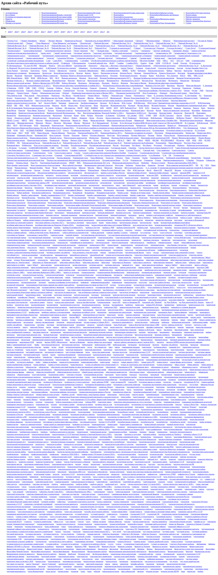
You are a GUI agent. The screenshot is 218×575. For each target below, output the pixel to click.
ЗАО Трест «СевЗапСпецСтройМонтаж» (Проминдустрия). (175, 98)
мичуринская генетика (71, 345)
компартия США (110, 307)
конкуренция (76, 310)
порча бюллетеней (197, 419)
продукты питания (120, 439)
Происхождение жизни (16, 140)
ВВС (190, 76)
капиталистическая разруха (162, 292)
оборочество (44, 367)
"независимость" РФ (164, 53)
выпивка (168, 228)
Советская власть (179, 150)
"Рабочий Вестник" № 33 (39, 48)
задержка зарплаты (112, 265)
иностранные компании (61, 280)
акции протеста (38, 178)
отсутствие (194, 385)
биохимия (120, 190)
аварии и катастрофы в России (113, 173)
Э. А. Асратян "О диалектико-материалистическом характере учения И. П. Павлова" (179, 168)
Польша (151, 135)
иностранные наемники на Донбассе (87, 280)
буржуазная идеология (15, 200)
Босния (9, 76)
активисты (205, 175)
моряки (46, 347)
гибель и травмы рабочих (17, 233)
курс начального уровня (125, 320)
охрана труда (12, 387)
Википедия (184, 81)
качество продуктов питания (124, 295)
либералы (165, 322)
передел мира (124, 394)
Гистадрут (137, 88)
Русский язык (170, 145)
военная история (88, 213)
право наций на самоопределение (57, 424)
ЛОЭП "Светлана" (167, 115)
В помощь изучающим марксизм (18, 17)
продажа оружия (13, 439)
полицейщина (162, 412)
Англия (180, 68)
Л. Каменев (110, 115)
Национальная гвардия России (78, 125)
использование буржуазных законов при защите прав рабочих (50, 285)
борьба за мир (123, 193)
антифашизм (151, 183)
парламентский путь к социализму (140, 387)
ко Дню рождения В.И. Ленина (191, 302)
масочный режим (181, 330)
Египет (9, 98)
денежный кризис (158, 245)
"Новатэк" (167, 41)
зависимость (208, 262)
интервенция (208, 280)
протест (67, 447)
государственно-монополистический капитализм (127, 235)
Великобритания (59, 81)
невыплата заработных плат (65, 357)
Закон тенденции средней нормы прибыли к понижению (111, 100)
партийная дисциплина (196, 387)
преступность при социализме (196, 429)
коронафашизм (75, 315)
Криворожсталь (25, 115)
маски (159, 330)
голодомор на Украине (16, 235)
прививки (133, 432)
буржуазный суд (165, 208)
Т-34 (164, 155)
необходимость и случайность (18, 360)
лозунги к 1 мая (200, 325)
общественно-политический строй (121, 370)
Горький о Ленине (33, 91)
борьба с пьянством (137, 195)
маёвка (208, 332)
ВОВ (33, 78)
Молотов (57, 123)
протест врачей (93, 447)
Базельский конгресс (156, 71)
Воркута (115, 83)
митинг (39, 342)
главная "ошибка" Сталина (117, 233)
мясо (111, 347)
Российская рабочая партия (100, 145)
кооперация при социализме (145, 312)
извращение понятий (163, 275)
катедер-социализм (81, 295)
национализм (119, 355)
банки (193, 185)
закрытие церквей (161, 267)
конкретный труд (61, 310)
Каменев (177, 108)
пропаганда (40, 444)
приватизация (82, 432)
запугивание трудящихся (87, 270)
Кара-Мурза (11, 110)
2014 (89, 32)
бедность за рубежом (64, 188)
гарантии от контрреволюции (87, 230)
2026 (10, 32)
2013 (95, 32)
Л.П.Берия (121, 115)
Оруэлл (107, 130)
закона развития (81, 267)
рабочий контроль (91, 459)
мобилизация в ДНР (103, 345)
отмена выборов (208, 382)
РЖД (129, 140)
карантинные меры (33, 295)
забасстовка (54, 260)
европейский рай (96, 255)
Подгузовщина (123, 135)
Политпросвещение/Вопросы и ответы (56, 19)
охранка (22, 387)
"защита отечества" (198, 51)
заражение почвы (180, 270)
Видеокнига (173, 81)
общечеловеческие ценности (68, 372)
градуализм (69, 238)
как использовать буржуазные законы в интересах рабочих (29, 292)
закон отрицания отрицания (18, 267)
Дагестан (209, 91)
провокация (158, 437)
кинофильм (11, 297)
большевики (89, 193)
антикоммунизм (190, 180)
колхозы (106, 305)
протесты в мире (124, 449)
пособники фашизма (15, 422)
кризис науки (196, 317)
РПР (188, 140)
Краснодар (178, 113)
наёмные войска (34, 357)
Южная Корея (93, 170)
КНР (87, 108)
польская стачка (13, 419)
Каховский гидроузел (64, 110)
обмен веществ (207, 365)
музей (61, 347)
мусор (90, 347)
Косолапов (153, 113)
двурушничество (179, 240)
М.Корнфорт (169, 118)
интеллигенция (174, 280)
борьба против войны (161, 193)
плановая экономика (160, 399)
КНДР (80, 108)
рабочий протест (138, 459)
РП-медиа (180, 140)
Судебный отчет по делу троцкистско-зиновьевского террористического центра (116, 155)
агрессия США (152, 175)
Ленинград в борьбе (22, 118)
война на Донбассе (202, 218)
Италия (171, 105)
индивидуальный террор (187, 277)
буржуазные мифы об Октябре (120, 205)
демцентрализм (127, 245)
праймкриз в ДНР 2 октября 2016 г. (101, 427)
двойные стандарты (151, 240)
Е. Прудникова (191, 95)
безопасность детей (150, 188)
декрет (176, 243)
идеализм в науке (13, 275)
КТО (147, 108)
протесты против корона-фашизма (41, 452)
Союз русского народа (63, 153)
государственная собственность (93, 235)
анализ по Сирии (116, 178)
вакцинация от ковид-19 (37, 210)
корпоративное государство (94, 315)
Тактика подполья (47, 158)
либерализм (154, 322)
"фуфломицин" (122, 58)
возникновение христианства (84, 218)
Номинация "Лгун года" (188, 125)
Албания (139, 68)
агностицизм (121, 175)
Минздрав (11, 123)
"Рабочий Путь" (101, 48)
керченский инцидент (172, 295)
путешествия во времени (16, 457)
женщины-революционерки (105, 257)
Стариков (58, 155)
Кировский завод (138, 110)
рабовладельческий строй (62, 457)
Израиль (55, 105)
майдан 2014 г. (75, 327)
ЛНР (155, 115)
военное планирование (142, 213)
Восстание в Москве (138, 83)
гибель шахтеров (97, 233)
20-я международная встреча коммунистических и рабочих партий (33, 63)
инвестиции (161, 277)
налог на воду (31, 350)
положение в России (15, 414)
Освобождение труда (142, 130)
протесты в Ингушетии (87, 449)
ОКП (211, 128)
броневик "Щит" (44, 198)
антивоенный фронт (92, 180)
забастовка (66, 260)
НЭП (36, 125)
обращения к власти (190, 367)
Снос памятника (163, 150)
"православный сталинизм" (189, 56)
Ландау (179, 115)
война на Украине (14, 220)
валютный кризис (65, 210)
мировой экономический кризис (182, 340)
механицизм (170, 337)
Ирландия (104, 105)
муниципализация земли (75, 347)
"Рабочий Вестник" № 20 (83, 46)
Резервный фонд (13, 145)
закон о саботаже (201, 265)
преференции (12, 432)
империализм (90, 277)
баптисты (28, 188)
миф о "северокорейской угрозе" (19, 345)
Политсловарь (191, 15)
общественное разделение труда (174, 370)
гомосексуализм (57, 235)
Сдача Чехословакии (15, 150)
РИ (134, 140)
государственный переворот (196, 235)
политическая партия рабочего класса (124, 409)
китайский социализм (46, 297)
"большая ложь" (103, 51)
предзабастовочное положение (72, 429)
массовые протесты (40, 332)
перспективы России (187, 397)
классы (50, 302)
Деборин (65, 93)
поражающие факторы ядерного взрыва (120, 419)
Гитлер (146, 88)
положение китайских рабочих (83, 414)
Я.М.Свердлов (138, 170)
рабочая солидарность (139, 457)
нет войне (11, 362)
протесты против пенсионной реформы (72, 452)
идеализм (182, 272)
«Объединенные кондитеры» (165, 66)
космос (120, 315)
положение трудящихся (96, 417)
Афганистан (62, 71)
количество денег (22, 305)
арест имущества (144, 185)
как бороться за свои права (144, 290)
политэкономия (84, 412)
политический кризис (67, 412)
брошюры (57, 198)
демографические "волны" (191, 243)
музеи (54, 347)
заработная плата (106, 270)
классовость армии (37, 302)
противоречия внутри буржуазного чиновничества (170, 452)
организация (203, 377)
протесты (37, 449)
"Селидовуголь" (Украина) (154, 48)
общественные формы (15, 372)
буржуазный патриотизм (146, 208)
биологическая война (93, 190)
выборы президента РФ (126, 228)
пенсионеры (201, 390)
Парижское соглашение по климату (138, 133)
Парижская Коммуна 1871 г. (112, 133)
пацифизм (149, 390)
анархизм (155, 178)
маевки (56, 327)
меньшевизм (177, 335)
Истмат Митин (143, 105)
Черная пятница (21, 168)
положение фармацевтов (194, 417)
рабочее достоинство (188, 457)
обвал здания (180, 365)
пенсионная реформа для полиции (63, 392)
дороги (199, 252)
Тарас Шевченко (96, 158)
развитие (172, 459)
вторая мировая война (163, 225)
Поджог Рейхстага (138, 135)
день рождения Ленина (16, 247)
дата (92, 240)
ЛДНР (148, 115)
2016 (75, 32)
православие (113, 424)
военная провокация (106, 213)
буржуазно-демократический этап (145, 203)
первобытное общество (122, 392)
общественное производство (149, 370)
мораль (9, 347)
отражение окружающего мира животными (159, 385)
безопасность (136, 188)
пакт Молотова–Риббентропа (85, 387)
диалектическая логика (154, 247)
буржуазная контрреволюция (62, 200)
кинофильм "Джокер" (26, 297)
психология (143, 454)
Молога (48, 123)
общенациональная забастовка (66, 370)
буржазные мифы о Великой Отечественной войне (117, 198)
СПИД (59, 148)
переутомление (139, 397)
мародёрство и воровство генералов (122, 330)
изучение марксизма (55, 277)
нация (9, 357)
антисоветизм (119, 183)
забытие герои (181, 262)
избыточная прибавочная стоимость (139, 275)
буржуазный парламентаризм (123, 208)
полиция (174, 412)
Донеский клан (117, 95)
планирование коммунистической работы (134, 399)
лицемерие (80, 325)
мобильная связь (119, 345)
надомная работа (160, 347)
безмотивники (99, 188)
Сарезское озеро (102, 148)
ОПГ (22, 130)
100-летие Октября (147, 61)
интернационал (13, 282)
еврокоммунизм (61, 255)
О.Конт (203, 128)
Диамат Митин (94, 95)
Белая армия (199, 71)
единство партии (195, 255)
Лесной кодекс (54, 118)
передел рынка (138, 394)
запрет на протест (49, 270)
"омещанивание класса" (16, 56)
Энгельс (37, 170)
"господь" (135, 51)
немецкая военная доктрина (162, 357)
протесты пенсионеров (196, 449)
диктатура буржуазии (48, 250)
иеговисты (118, 275)
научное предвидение (187, 352)
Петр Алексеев (55, 135)
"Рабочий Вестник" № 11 (121, 43)
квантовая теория (154, 295)
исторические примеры (143, 285)
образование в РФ (125, 367)
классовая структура (86, 300)
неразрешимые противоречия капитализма (163, 360)
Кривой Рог (11, 115)
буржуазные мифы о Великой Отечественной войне (86, 205)
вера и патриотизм (135, 210)
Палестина (71, 133)
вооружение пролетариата (84, 220)
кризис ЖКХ (75, 317)
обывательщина (23, 375)
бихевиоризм (132, 190)
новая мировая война (89, 362)
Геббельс (59, 88)
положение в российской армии (37, 414)
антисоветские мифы (135, 183)
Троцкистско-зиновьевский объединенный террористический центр (73, 160)
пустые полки (195, 454)
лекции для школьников (45, 322)
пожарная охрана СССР (16, 407)
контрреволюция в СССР (17, 312)
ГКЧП (21, 88)
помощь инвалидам (29, 419)
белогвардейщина (180, 188)
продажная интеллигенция (32, 439)
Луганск (100, 118)
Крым (76, 115)
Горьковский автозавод (52, 91)
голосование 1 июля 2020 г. (37, 235)
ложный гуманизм (104, 325)
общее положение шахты (16, 370)
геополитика (174, 230)
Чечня (54, 168)
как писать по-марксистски (65, 292)
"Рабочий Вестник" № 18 (39, 46)
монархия (194, 345)
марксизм (189, 327)
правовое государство (81, 424)
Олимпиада (97, 130)
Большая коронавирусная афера (200, 73)
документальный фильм (134, 252)
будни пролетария (79, 198)
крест (34, 317)
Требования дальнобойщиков (177, 158)
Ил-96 (63, 105)
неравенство (139, 360)
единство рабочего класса (17, 257)
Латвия (187, 115)
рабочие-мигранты (60, 459)
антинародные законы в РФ (39, 183)
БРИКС (125, 71)
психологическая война (127, 454)
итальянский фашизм (124, 287)
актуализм (11, 178)
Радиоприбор (161, 143)
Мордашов (67, 123)
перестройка (126, 397)
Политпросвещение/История (52, 21)
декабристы (151, 243)
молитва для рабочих (170, 345)
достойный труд (13, 255)
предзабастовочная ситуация (46, 429)
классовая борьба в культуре (146, 297)
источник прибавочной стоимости (80, 287)
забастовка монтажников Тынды (183, 260)
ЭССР (9, 170)
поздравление (43, 407)
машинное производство (193, 332)
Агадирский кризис (97, 68)
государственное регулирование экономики (166, 235)
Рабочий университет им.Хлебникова (138, 143)
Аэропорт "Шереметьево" (89, 71)
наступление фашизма (74, 352)
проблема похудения (89, 437)
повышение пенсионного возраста (20, 404)
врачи (101, 223)
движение (101, 240)
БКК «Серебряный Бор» (110, 71)
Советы (191, 150)
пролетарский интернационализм (20, 444)
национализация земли (102, 355)
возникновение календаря (17, 218)
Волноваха (82, 83)
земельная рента (133, 272)
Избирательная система (41, 105)
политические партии (196, 409)
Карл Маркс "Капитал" (37, 110)
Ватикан (82, 78)
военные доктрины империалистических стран (25, 215)
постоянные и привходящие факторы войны (60, 422)
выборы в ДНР (108, 228)
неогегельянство (62, 360)
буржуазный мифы (58, 208)
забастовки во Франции (121, 262)
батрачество (39, 188)
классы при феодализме (86, 302)
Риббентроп (27, 145)
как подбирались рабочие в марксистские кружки (98, 292)
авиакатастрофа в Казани (159, 173)
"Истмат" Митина (55, 41)
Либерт (74, 118)
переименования (187, 394)
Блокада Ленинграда (167, 73)
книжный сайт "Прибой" (152, 302)
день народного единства (199, 245)
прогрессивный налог (203, 437)
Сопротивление (39, 153)
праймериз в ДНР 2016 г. (75, 427)
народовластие (149, 350)
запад (172, 267)
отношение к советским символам (127, 385)
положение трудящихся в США (145, 417)
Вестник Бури (147, 81)
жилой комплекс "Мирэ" (201, 257)
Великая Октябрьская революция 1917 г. (115, 78)
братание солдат (13, 198)
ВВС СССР (198, 76)
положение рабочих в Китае (199, 414)
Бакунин (178, 71)
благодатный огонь (146, 190)
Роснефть (64, 145)
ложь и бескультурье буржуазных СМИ (144, 325)
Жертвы (91, 98)
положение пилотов (160, 414)
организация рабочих (56, 380)
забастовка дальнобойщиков (157, 260)
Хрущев (161, 165)
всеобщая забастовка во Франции (20, 225)
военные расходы (86, 215)
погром (54, 404)
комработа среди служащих (41, 310)
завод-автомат (46, 265)
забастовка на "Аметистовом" (18, 262)
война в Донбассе (144, 218)
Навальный (45, 125)
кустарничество (143, 320)
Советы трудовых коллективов (19, 153)
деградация (192, 240)
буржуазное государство (170, 203)
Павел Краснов (43, 133)
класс (59, 297)
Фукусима (119, 165)
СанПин (90, 148)
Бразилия (18, 76)
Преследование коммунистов (75, 138)
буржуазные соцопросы (192, 205)
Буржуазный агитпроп (129, 76)
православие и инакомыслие (131, 424)
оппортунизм (166, 375)
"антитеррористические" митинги (58, 51)
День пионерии (43, 95)
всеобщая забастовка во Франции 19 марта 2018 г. (54, 225)
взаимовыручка (151, 210)
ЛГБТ (141, 115)
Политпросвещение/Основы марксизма (129, 13)
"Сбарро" (137, 48)
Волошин (105, 83)
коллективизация (38, 305)
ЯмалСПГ (168, 170)
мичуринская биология (51, 345)
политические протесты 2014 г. (19, 412)
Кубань (90, 115)
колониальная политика (91, 305)
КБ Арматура (70, 108)
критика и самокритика (25, 320)
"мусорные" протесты (82, 53)
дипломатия (118, 250)
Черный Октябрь (36, 168)
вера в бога (121, 210)
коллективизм (52, 305)
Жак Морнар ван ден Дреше (52, 98)
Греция (187, 91)
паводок (68, 387)
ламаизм (155, 320)
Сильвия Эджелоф (96, 150)
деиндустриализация (120, 243)
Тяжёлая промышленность (173, 160)
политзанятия (12, 409)
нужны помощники (164, 365)
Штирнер (118, 168)
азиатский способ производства (186, 175)
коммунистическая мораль (57, 307)
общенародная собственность (40, 370)
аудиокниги (183, 185)
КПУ (116, 108)
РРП (200, 140)
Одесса (66, 130)
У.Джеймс (190, 160)
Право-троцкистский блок (17, 138)
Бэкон (151, 76)
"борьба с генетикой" (120, 51)
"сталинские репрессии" (85, 58)
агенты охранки (62, 175)
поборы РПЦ (90, 402)
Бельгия (80, 73)
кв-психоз (141, 295)
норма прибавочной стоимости (19, 365)
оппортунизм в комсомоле (184, 375)
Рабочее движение (193, 19)
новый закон (199, 362)
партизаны (160, 387)
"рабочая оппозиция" (15, 58)
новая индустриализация (69, 362)
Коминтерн (206, 110)
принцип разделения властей (18, 434)
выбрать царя (142, 228)
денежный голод (141, 245)
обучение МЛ (205, 367)
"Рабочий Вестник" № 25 (149, 46)
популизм (92, 419)
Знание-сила (73, 103)
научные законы (204, 352)
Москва (77, 123)
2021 (43, 32)
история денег (12, 287)
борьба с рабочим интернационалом (162, 195)
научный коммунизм (32, 355)
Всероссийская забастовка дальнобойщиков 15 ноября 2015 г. (77, 86)
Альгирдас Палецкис (166, 68)
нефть (38, 362)
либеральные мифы (200, 322)
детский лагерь (66, 247)
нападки (42, 350)
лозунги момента (13, 327)
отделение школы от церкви (150, 382)
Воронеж (124, 83)
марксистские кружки (37, 330)
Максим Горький (51, 120)
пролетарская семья (187, 442)
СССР (67, 148)
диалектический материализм (176, 247)
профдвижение (13, 454)
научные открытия (14, 355)
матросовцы (152, 332)
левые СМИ (192, 320)
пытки (37, 457)
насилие (190, 350)
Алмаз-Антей (150, 68)
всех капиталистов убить (142, 225)
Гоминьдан (187, 88)
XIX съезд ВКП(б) (65, 66)
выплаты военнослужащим (184, 228)
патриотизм (138, 390)
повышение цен (42, 404)
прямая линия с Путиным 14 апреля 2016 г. (98, 454)
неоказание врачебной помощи (83, 360)
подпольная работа (122, 404)
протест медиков (108, 447)
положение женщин (60, 414)
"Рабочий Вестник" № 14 (188, 43)
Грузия (194, 91)
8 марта (144, 63)
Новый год (172, 125)
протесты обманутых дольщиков (172, 449)
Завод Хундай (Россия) (44, 100)
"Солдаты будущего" (175, 48)
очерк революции (45, 387)
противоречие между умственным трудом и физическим (126, 452)
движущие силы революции (118, 240)
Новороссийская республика (123, 125)
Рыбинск (181, 145)
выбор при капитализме (42, 228)
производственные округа (38, 442)
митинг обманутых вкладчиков (100, 342)
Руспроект (158, 145)
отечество (167, 382)
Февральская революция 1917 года (96, 163)
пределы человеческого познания (20, 429)
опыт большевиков (99, 377)
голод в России (166, 233)
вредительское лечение (129, 223)
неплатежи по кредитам (122, 360)
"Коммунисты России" (73, 41)
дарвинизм (84, 240)
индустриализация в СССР (17, 280)
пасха (129, 390)
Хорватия (151, 165)
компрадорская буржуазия (130, 307)
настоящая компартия (15, 352)
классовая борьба (96, 297)
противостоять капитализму (203, 452)
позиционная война (71, 407)
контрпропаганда (152, 310)
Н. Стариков (190, 123)
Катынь (51, 110)
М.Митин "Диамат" (184, 118)
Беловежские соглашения (17, 73)
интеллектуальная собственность (153, 280)
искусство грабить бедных (159, 282)
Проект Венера (204, 138)
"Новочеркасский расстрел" (184, 41)
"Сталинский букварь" (207, 48)
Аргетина (24, 71)
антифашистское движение (55, 185)
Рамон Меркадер (175, 143)
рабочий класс (75, 459)
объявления (203, 372)
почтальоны (192, 422)
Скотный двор (148, 150)
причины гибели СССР (193, 434)
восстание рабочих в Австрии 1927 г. (50, 223)
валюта (52, 210)
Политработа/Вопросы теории (125, 23)
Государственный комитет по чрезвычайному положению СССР (111, 91)
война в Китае (172, 218)
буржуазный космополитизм (38, 208)
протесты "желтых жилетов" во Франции (59, 449)
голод (155, 233)
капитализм (144, 292)
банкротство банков (14, 188)
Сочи (50, 153)
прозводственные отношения (170, 439)
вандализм (78, 210)
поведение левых (104, 402)
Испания (131, 105)
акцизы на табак (23, 178)
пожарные (32, 407)
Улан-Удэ (34, 163)
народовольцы (162, 350)
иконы (67, 277)
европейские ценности (79, 255)
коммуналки (181, 305)
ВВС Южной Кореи (14, 78)
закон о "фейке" (171, 265)
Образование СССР (53, 130)
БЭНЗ (133, 71)
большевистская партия (106, 193)
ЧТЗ (207, 165)
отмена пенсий (44, 385)
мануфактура (170, 327)
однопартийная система (93, 375)
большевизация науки (61, 193)
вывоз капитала (156, 228)
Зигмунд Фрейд (50, 103)
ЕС (200, 95)
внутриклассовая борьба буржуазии (39, 213)
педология (171, 390)
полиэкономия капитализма (191, 412)
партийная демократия (176, 387)
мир (73, 340)
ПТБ (33, 133)
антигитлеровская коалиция (113, 180)
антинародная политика (16, 183)
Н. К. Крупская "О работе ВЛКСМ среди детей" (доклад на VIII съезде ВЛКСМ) (151, 123)
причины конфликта (71, 437)
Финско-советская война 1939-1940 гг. (182, 163)
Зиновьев (62, 103)
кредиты (10, 317)
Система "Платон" (133, 150)
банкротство (203, 185)
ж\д (30, 257)
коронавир (193, 312)
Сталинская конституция (149, 153)
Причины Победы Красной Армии (125, 138)
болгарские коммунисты (41, 193)
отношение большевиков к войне (98, 385)
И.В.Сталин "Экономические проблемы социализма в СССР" (172, 103)
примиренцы (162, 432)
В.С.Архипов (172, 76)
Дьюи (149, 95)
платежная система (196, 399)
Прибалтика (94, 138)
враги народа (92, 223)
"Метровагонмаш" (153, 41)
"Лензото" (139, 41)
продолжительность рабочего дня (59, 439)
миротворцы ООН (27, 342)
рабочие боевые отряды (16, 459)
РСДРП (207, 140)
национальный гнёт (203, 355)
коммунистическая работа (79, 307)
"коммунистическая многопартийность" (22, 53)
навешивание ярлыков (131, 347)
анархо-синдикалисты (33, 180)
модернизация (144, 345)
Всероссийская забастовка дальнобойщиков (166, 83)
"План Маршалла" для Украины (64, 43)
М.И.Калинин (156, 118)
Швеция (82, 168)
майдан (64, 327)
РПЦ (194, 140)
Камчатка (187, 108)
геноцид (138, 230)
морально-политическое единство (28, 347)
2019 (56, 32)
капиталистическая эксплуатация (188, 292)
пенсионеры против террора (18, 392)
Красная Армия (166, 113)
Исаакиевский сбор (118, 105)
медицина (11, 335)
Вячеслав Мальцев (193, 86)
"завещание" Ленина (180, 51)
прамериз (121, 427)
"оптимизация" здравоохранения (55, 56)
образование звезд (142, 367)
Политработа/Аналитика (123, 17)
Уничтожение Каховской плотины (53, 163)
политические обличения (175, 409)
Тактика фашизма (64, 158)
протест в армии (78, 447)
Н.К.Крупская (202, 123)
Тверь (127, 158)
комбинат (129, 305)
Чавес (213, 165)
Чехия (47, 168)
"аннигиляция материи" (32, 51)
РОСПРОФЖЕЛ (167, 140)
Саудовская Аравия (118, 148)
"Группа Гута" (12, 41)
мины (67, 340)
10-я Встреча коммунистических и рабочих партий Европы (114, 61)
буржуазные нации (142, 205)
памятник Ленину (106, 387)
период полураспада (155, 397)
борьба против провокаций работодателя (188, 193)
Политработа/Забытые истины (161, 13)
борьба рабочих (13, 195)
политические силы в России (45, 412)
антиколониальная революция (169, 180)
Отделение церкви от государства (179, 130)
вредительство (145, 223)
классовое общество (177, 300)
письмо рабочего (46, 399)
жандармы (39, 257)
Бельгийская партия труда (64, 73)
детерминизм (52, 247)
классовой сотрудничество (17, 302)
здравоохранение (88, 272)
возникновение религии (39, 218)
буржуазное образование (16, 205)
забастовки (105, 262)
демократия (82, 245)
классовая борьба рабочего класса (46, 300)
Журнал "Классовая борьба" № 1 (136, 98)
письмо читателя (61, 399)
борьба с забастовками (30, 195)
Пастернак (159, 133)
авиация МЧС (185, 173)
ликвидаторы (30, 325)
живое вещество (125, 257)
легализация (28, 322)
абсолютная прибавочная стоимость (52, 173)
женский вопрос (66, 257)
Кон (79, 113)
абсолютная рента (75, 173)
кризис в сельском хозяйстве (137, 317)
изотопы (203, 275)
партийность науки (42, 390)
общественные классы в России (202, 370)
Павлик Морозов (58, 133)
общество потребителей (45, 372)
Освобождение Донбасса (122, 130)
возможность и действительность (188, 215)
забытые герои (194, 262)
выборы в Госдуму (93, 228)
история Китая (193, 285)
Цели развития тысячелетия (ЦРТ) (180, 165)
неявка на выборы (50, 362)
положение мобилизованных (108, 414)
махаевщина (164, 332)
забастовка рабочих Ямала (70, 262)
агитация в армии (87, 175)
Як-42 (149, 170)
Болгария (181, 73)
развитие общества (205, 459)
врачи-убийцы (111, 223)
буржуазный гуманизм (15, 208)
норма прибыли (40, 365)
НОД (15, 125)
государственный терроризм (40, 238)
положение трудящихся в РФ (119, 417)
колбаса (10, 305)
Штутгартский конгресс (134, 168)
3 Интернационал (79, 63)
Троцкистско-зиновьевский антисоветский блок (25, 160)
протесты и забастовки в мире (145, 449)
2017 (69, 32)
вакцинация (208, 208)
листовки (50, 325)
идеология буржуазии (85, 275)
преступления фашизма (173, 429)
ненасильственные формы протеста (189, 357)
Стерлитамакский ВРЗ (73, 155)
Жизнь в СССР (102, 98)
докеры (103, 252)
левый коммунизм (14, 322)
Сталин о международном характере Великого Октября (104, 153)
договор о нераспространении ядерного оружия (25, 252)
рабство (163, 459)
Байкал (169, 71)
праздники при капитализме (18, 427)
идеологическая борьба (55, 275)
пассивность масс (117, 390)
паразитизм (120, 387)
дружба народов (46, 255)
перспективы (171, 397)
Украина (10, 163)
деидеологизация (102, 243)
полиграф (203, 407)
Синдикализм (111, 150)
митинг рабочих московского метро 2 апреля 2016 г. (134, 342)
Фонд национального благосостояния (45, 165)
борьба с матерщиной (76, 195)
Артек (44, 71)
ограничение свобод (56, 375)
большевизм (77, 193)
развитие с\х (11, 462)
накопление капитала (191, 347)
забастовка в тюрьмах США (105, 260)
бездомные (87, 188)
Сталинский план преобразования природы (179, 153)
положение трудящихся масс (171, 417)
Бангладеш (188, 71)
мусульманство (100, 347)
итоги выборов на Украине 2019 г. (161, 287)
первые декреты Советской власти (20, 394)
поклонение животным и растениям (119, 407)
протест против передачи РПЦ (161, 447)
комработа (165, 307)
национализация (84, 355)
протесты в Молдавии (107, 449)
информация (117, 282)
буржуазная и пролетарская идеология (185, 198)
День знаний (29, 95)
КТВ (141, 108)
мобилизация (87, 345)
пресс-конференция (154, 429)
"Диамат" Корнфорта (28, 41)
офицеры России (207, 385)
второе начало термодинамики (19, 228)
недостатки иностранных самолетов (125, 357)
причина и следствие (133, 434)
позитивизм (56, 407)
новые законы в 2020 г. (130, 362)
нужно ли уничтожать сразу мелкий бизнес (138, 365)
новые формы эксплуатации (181, 362)
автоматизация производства (32, 175)
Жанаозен (81, 98)
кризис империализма (179, 317)
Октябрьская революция (80, 130)
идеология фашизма (103, 275)
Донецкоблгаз (139, 95)
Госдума (80, 91)
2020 (49, 32)
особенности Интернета (53, 382)
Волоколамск (94, 83)
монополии (205, 345)
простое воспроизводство (189, 444)
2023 (29, 32)
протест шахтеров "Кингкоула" (19, 449)
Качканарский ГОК (83, 110)
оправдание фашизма (51, 377)
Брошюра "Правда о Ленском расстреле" (76, 76)
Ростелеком (125, 145)
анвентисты (49, 180)
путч (30, 457)
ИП (15, 105)
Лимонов (83, 118)
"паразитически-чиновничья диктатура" (86, 56)
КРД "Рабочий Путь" (128, 108)
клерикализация (104, 302)
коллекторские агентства (70, 305)
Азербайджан (113, 68)
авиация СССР (199, 173)
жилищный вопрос (151, 257)
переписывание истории (35, 397)
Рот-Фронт (147, 145)
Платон (66, 135)
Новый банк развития (156, 125)
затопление (207, 270)
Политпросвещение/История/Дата (54, 23)
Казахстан (156, 108)
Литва (91, 118)
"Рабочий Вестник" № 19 (61, 46)
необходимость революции (43, 360)
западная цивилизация (185, 267)
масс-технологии (197, 330)
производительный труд (16, 442)
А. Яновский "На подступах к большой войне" (25, 68)
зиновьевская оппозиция (151, 272)
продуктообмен (104, 439)
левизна (175, 320)
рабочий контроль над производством (115, 459)
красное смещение (133, 315)
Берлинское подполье (109, 73)
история (181, 285)
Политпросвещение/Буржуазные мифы (56, 17)
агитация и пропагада (105, 175)
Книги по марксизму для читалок (177, 110)
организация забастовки (16, 380)
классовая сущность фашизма (134, 300)
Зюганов (103, 103)
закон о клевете (186, 265)
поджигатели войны (85, 404)
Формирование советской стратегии (99, 165)
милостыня (25, 340)
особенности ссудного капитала (77, 382)
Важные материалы (69, 78)
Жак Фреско (70, 98)
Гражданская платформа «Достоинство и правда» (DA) (160, 91)
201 (108, 32)
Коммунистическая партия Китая (32, 113)
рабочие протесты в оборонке (39, 459)
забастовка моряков (205, 260)
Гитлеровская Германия (160, 88)
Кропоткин (57, 115)
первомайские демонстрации (170, 392)
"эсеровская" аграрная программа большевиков (25, 61)
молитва (156, 345)
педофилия (181, 390)
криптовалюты (209, 317)
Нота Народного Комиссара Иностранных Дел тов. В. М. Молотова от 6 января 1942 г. (40, 128)
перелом (200, 394)
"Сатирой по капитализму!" (120, 48)
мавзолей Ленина (37, 327)
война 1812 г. (129, 218)
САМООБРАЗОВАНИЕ (38, 148)
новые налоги (162, 362)
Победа (85, 135)
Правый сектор (56, 138)
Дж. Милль (66, 95)
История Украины (159, 105)
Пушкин (112, 140)
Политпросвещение (49, 13)
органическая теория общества (105, 380)
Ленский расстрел (40, 118)
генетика (128, 230)
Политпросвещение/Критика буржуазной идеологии (89, 18)
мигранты (192, 337)
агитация (74, 175)
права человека (206, 422)
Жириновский (115, 98)
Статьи (188, 23)
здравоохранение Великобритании (110, 272)
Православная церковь (38, 138)
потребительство (147, 422)
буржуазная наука (146, 200)
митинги (160, 342)
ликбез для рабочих (14, 325)
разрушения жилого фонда (62, 464)
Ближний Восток (150, 73)
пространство (37, 447)
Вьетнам (180, 86)
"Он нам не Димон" (205, 41)
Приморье (105, 138)
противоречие (96, 452)
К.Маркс (59, 108)
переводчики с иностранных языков (91, 394)
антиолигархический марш (62, 183)
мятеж (117, 347)
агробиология (166, 175)
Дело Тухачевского (149, 93)
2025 (16, 32)
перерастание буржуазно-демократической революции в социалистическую (89, 397)
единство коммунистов (178, 255)
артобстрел (165, 185)
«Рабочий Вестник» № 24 (188, 66)
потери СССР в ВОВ (107, 422)
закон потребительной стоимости (44, 267)
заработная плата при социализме (158, 270)
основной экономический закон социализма (24, 382)
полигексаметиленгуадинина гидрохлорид (163, 407)
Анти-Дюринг (12, 71)
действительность (137, 243)
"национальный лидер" (144, 53)
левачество (165, 320)
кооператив (102, 312)
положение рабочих (178, 414)
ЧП (197, 165)
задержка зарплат (96, 265)
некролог (145, 357)
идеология (70, 275)
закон (137, 265)
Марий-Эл (77, 120)
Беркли (88, 73)
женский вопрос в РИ (83, 257)
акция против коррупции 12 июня (86, 178)
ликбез (213, 322)
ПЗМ (27, 133)
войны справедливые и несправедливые (39, 220)
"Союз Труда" (190, 48)
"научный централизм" (123, 53)
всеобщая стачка (83, 225)
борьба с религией (185, 195)
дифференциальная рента (167, 250)
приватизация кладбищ (118, 432)
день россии (32, 247)
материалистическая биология (75, 332)
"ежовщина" (146, 51)
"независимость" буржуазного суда (187, 53)
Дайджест (11, 93)
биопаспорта (109, 190)
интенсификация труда (192, 280)
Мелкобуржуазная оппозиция (191, 120)
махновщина (177, 332)
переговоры (112, 394)
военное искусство (123, 213)
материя (142, 332)
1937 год (180, 61)
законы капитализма (128, 267)
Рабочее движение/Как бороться (198, 21)
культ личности (95, 320)
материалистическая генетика (100, 332)
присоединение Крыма (41, 434)
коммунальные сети (196, 305)
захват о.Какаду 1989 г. (16, 272)
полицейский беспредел (145, 412)
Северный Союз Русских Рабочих (55, 150)
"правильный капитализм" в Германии (136, 56)
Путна (103, 140)
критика (10, 320)
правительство (12, 424)
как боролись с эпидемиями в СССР (117, 290)
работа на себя (122, 457)
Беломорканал (34, 73)
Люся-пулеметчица (113, 118)
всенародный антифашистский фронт (175, 223)
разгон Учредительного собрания (77, 462)
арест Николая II (129, 185)
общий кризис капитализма (93, 372)
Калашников (167, 108)
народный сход (135, 350)
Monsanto (43, 66)
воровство (149, 220)
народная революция (93, 350)
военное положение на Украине (166, 213)
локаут (25, 327)
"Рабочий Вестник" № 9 (82, 48)
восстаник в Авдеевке (75, 223)
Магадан (39, 120)
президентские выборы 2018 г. (98, 429)
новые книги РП (148, 362)
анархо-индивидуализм (181, 178)
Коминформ (11, 113)
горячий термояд (72, 235)
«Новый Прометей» (143, 66)
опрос (87, 377)
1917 (172, 61)
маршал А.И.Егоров (146, 330)
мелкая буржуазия (51, 335)
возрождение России (106, 218)
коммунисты (97, 307)
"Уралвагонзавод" (14, 51)
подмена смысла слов (103, 404)
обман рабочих (193, 365)
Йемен (211, 105)
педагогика (160, 390)
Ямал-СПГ (158, 170)
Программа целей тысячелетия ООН (155, 138)
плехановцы (28, 402)
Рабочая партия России (31, 143)
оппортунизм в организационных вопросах (24, 377)
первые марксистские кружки (47, 394)
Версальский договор (96, 81)
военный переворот (118, 215)
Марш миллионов (97, 120)
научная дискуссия (120, 352)
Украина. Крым (22, 163)
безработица (165, 188)
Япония (178, 170)
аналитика (145, 178)
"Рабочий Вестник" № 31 (17, 48)
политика (23, 409)
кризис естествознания (160, 317)
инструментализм (131, 280)
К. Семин (49, 108)
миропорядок (12, 342)
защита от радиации (71, 272)
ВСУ (57, 78)
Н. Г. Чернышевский (101, 123)
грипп (169, 238)
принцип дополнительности (181, 432)
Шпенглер (108, 168)
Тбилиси (119, 158)
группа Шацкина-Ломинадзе (204, 238)
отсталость (183, 385)
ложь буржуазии (120, 325)
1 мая (48, 61)
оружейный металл (127, 380)
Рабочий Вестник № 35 (72, 143)
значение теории (170, 272)
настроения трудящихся (54, 352)
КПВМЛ (94, 108)
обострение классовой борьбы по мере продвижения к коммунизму (77, 367)
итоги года (181, 287)
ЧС (202, 165)
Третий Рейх (196, 158)
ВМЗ (27, 78)
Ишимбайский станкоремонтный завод (191, 105)
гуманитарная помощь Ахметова (19, 240)
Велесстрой (93, 78)
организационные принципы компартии (180, 377)
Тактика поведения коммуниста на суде (22, 158)
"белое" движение (81, 51)
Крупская (68, 115)
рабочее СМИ (155, 457)
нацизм (45, 355)
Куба (83, 115)
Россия (115, 145)
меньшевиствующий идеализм (19, 337)
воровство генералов (164, 220)
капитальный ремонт (15, 295)
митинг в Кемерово (77, 342)
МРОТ (24, 120)
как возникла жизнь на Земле (194, 290)
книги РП (116, 302)
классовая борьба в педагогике (19, 300)
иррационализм (130, 282)
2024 (23, 32)
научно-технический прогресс (164, 352)
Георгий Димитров (80, 88)
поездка (179, 404)
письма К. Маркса (30, 399)
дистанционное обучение (145, 250)
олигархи (133, 375)
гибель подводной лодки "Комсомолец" (44, 233)
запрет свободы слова (66, 270)
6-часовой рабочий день (97, 63)
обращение (175, 367)
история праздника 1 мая (30, 287)
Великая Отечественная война (188, 78)
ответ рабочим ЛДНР (100, 382)
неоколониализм (104, 360)
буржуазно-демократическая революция (79, 203)
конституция (101, 310)
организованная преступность (79, 380)
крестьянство (44, 317)
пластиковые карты (178, 399)
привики (143, 432)
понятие (42, 419)
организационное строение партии (123, 377)
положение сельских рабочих (73, 417)
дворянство (165, 240)
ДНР (201, 91)
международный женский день (29, 335)
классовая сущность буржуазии (108, 300)
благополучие (162, 190)
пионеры (17, 399)
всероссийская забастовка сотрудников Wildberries (111, 225)
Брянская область (101, 76)
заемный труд (127, 265)
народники (108, 350)
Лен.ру (208, 115)
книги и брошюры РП (131, 302)
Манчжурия (65, 120)
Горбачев (197, 88)
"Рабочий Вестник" (101, 43)
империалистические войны (133, 277)
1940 (187, 61)
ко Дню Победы (171, 302)
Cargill (175, 63)
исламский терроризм (15, 285)
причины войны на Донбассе (170, 434)
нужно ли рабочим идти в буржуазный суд (102, 365)
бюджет (185, 208)
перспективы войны (205, 397)
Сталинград (132, 153)
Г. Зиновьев (207, 86)
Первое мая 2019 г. (204, 133)
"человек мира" (146, 58)
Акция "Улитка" (127, 68)
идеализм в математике (198, 272)
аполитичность (108, 185)
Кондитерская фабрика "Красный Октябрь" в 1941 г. (103, 113)
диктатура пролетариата (101, 250)
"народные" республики (102, 53)
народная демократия (74, 350)
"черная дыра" (159, 58)
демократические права (16, 245)
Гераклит (93, 88)
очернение (58, 387)
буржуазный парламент (100, 208)
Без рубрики (10, 15)
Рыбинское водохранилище (197, 145)
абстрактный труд (91, 173)
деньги (42, 247)
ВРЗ (51, 78)
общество (30, 372)
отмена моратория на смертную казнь (21, 385)
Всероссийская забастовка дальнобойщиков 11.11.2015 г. (29, 86)
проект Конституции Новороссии (143, 439)
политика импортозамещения (57, 409)
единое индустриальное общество (119, 255)
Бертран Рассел (126, 73)
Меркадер (209, 120)
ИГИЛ (9, 105)
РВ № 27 (121, 140)
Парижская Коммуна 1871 (88, 133)
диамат (193, 247)
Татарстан (110, 158)
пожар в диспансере (209, 404)
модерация (132, 345)
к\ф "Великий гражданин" (17, 290)
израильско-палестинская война (19, 277)
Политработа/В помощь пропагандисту (129, 21)
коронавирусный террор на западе (53, 315)
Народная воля (57, 125)
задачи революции (80, 265)
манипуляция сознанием (134, 327)
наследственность (202, 350)
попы (100, 419)
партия (54, 390)
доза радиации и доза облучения (85, 252)
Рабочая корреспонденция (196, 17)
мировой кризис (161, 340)
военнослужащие (187, 213)
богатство (11, 193)
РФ (18, 143)
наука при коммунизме (101, 352)
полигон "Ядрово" (189, 407)
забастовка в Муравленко (82, 260)
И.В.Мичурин (139, 103)
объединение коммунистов (116, 372)
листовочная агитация (65, 325)
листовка (40, 325)
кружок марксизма (52, 320)
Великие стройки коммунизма (38, 81)
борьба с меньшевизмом (96, 195)
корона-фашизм (181, 312)
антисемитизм (105, 183)
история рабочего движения (53, 287)
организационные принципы (150, 377)
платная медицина (14, 402)
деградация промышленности (43, 243)
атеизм (174, 185)
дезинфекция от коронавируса (82, 243)
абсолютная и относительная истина (21, 173)
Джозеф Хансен (79, 95)
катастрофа (47, 295)
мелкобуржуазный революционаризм (98, 335)
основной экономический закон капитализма (195, 380)
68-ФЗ (112, 63)
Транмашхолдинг (157, 158)
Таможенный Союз (80, 158)
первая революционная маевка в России (95, 392)
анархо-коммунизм (199, 178)
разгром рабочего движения (103, 462)
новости (116, 362)
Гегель (67, 88)
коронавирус (205, 312)
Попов (159, 135)
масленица (168, 330)
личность (90, 325)
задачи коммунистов (62, 265)
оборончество (31, 367)
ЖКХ (37, 98)
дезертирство (62, 243)
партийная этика (13, 390)
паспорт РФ (103, 390)
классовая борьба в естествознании (119, 297)
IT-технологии (195, 63)
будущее (92, 198)
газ (50, 230)
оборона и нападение (15, 367)
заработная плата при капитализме (128, 270)
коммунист (11, 307)
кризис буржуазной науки (92, 317)
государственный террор (16, 238)
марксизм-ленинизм (204, 327)
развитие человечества (44, 462)
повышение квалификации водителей (197, 402)
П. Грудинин (200, 130)
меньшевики (189, 335)
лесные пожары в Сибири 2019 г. (97, 322)
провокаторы (146, 437)
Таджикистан (179, 155)
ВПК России (42, 78)
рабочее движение (171, 457)
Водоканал (196, 81)
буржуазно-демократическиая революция (114, 203)
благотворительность (178, 190)
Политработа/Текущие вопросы (198, 13)
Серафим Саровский (78, 150)
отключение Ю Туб (191, 382)
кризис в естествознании (114, 317)
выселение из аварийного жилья (33, 230)
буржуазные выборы (55, 205)
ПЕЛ (20, 133)
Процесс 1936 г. (77, 140)
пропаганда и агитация (73, 444)
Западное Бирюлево (178, 100)
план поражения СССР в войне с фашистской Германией (93, 399)
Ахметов (72, 71)
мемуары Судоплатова (124, 335)
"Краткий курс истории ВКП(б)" (97, 41)
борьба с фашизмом (202, 195)
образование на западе (160, 367)
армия (156, 185)
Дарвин (35, 93)
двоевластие (136, 240)
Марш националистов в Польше (119, 120)
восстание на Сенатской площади (20, 223)
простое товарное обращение (18, 447)
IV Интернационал (14, 66)
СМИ (52, 148)
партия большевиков (68, 390)
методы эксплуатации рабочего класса (121, 337)
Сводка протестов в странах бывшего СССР (156, 148)
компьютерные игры (150, 307)
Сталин (77, 153)
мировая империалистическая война (92, 340)
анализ (104, 178)
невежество (47, 357)
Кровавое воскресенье (42, 115)
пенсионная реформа (39, 392)
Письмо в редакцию (13, 23)
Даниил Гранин (23, 93)
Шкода (99, 168)
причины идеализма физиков (18, 437)
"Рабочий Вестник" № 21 (105, 46)
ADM (158, 63)
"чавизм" (133, 58)
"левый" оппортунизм (62, 53)
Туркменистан (136, 160)
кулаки (73, 320)
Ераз (30, 98)
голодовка (178, 233)
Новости (8, 19)
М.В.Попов (144, 118)
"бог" (92, 51)
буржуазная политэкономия (166, 200)
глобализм (134, 233)
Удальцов (200, 160)
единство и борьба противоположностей (150, 255)
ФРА (79, 163)
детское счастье (108, 247)
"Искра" (42, 41)
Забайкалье (204, 98)
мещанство (181, 337)
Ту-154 (125, 160)
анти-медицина (63, 180)
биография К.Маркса (74, 190)
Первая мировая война (174, 133)
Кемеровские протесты (102, 110)
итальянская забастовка (105, 287)
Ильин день (73, 105)
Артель (52, 71)
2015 (82, 32)
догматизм (184, 250)
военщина (132, 215)
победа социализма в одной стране (69, 402)
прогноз (168, 437)
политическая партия (98, 409)
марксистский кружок (57, 330)
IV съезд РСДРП (30, 66)
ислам (196, 282)
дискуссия (129, 250)
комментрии (169, 305)
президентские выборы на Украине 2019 (128, 429)
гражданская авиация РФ (86, 238)
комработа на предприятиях (17, 310)
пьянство (45, 457)
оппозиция (155, 375)
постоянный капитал (88, 422)
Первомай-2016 (41, 135)
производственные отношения (63, 442)
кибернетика (188, 295)
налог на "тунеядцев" (15, 350)
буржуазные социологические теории (166, 205)
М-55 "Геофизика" (130, 118)
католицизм (105, 295)
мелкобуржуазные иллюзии (70, 335)
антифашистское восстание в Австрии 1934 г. (24, 185)
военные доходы (52, 215)
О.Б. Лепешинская (191, 128)
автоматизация (12, 175)
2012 (102, 32)
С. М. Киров (12, 148)
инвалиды (150, 277)
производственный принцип (88, 442)
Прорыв (65, 140)
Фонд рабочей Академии (72, 165)
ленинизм (60, 322)
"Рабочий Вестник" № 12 (143, 43)
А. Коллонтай (206, 66)
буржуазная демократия (159, 198)
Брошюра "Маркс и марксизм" (46, 76)
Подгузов (111, 135)
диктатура (33, 250)
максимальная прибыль (92, 327)
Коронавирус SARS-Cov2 (136, 113)
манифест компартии (154, 327)
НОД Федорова (26, 125)
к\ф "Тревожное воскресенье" (53, 290)
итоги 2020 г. (140, 287)
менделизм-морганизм (143, 335)
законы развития (144, 267)
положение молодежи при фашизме (136, 414)
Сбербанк (132, 148)
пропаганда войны (54, 444)
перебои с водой (68, 394)
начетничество (19, 357)
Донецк (128, 95)
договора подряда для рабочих (58, 252)
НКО (9, 125)
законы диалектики (110, 267)
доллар (156, 252)
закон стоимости (65, 267)
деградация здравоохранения (18, 243)
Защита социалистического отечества (21, 103)
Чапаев (9, 168)
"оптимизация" (34, 56)
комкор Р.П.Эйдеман (154, 305)
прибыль (44, 432)
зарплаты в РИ (195, 270)
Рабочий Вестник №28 (92, 143)
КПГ (102, 108)
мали (106, 327)
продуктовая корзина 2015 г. (85, 439)
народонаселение (177, 350)
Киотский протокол (121, 110)
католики (95, 295)
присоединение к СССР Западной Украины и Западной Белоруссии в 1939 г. (82, 434)
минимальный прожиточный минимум (47, 340)
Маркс (85, 120)
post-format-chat (80, 66)
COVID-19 (166, 63)
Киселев (150, 110)
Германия (103, 88)
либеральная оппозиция (181, 322)
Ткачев (145, 158)
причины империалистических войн (46, 437)
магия (48, 327)
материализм (56, 332)
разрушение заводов (194, 462)
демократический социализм (39, 245)
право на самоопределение (31, 424)
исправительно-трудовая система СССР (92, 285)
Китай (158, 110)
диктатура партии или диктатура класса (74, 250)
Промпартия (54, 140)
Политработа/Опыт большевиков (162, 23)
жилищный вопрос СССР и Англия (175, 257)
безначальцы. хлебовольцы (117, 188)
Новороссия (141, 125)
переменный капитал (15, 397)
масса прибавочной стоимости (19, 332)
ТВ (170, 155)
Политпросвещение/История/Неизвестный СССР (89, 14)
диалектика (137, 247)
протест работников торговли (187, 447)
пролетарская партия (147, 442)
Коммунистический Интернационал (61, 113)
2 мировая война (198, 61)
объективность (190, 372)
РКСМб (156, 140)
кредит (190, 315)
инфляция (85, 282)
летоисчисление (141, 322)
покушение (139, 407)
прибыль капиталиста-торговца (62, 432)
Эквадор (28, 170)
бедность (49, 188)
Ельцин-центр (20, 98)
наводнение (146, 347)
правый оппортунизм (175, 424)
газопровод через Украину (63, 230)
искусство (143, 282)
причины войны (149, 434)
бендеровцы (194, 188)
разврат (59, 462)
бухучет (177, 208)
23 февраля (65, 63)
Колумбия (196, 110)
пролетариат (132, 442)
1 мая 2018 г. (57, 61)
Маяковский (139, 120)
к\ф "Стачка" (35, 290)
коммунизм (211, 305)
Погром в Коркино (97, 135)
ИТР (27, 105)
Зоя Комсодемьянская (89, 103)
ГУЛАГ (41, 88)
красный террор (149, 315)
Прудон (88, 140)
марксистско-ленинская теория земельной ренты (87, 330)
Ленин (9, 118)
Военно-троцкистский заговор (19, 83)
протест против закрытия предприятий (132, 447)
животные (138, 257)
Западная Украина (161, 100)
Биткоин (138, 73)
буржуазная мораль (130, 200)
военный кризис (102, 215)
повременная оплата (172, 402)
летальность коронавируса (122, 322)
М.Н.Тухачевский (201, 118)
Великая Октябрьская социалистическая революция (154, 78)
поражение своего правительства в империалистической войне (162, 419)
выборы (57, 228)
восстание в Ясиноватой (194, 220)
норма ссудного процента (58, 365)
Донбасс (105, 95)
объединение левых (137, 372)
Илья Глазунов (85, 105)
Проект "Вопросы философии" (184, 138)
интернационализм (28, 282)
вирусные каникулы (15, 213)
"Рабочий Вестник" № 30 (193, 46)
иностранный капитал (112, 280)
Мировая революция (25, 123)
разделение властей (142, 462)
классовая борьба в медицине (170, 297)
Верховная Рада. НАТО (130, 81)
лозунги (188, 325)
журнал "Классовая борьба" (25, 260)
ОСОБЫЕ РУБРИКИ (34, 130)
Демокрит (163, 93)
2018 (62, 32)
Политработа (119, 15)
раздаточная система (125, 462)
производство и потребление (113, 442)
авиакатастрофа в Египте (137, 173)
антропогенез (94, 185)
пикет (9, 399)
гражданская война (105, 238)
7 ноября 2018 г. (132, 63)
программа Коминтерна (183, 437)
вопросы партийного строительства (129, 220)
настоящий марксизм (34, 352)
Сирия (121, 150)
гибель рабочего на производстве (76, 233)
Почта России (169, 135)
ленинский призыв (74, 322)
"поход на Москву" (111, 56)
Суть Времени (154, 155)
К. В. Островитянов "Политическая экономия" (25, 108)
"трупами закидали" (105, 58)
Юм (129, 170)
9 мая (151, 63)
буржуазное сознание (36, 205)
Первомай (11, 135)
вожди (141, 215)
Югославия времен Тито (61, 170)
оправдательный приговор (72, 377)
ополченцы (143, 375)
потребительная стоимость (128, 422)
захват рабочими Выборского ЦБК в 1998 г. (44, 272)
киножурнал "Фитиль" (205, 295)
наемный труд (174, 347)
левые (182, 320)
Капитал (211, 108)
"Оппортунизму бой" (15, 43)
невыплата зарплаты (87, 357)
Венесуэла (81, 81)
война (119, 218)
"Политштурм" (85, 43)
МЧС (31, 120)
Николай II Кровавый (100, 125)
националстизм (132, 355)
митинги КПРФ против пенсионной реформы (184, 342)
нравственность (77, 365)
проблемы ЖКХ (106, 437)
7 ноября (120, 63)
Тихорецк (136, 158)
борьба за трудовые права (141, 193)
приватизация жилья (98, 432)
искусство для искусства (182, 282)
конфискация (34, 312)
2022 (36, 32)
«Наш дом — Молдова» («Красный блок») (116, 66)
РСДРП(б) (11, 143)
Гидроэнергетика (124, 88)
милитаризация (13, 340)
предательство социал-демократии (188, 427)
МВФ (213, 118)
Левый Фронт (198, 115)
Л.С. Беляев (132, 115)
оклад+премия (121, 375)
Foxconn (184, 63)
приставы (118, 434)
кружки (39, 320)
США (74, 148)
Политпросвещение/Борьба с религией (56, 15)
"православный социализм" (165, 56)
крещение (55, 317)
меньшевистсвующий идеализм (45, 337)
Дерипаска (55, 95)
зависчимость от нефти (16, 265)
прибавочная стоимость (29, 432)
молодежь (184, 345)
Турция (158, 160)
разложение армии (160, 462)
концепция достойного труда (84, 312)
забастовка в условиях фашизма (131, 260)
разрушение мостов (14, 464)
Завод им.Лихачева (63, 100)
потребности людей (177, 422)
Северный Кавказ (32, 150)
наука (88, 352)
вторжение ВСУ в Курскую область (188, 225)
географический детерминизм (155, 230)
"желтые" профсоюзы (161, 51)
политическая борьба (80, 409)
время (156, 223)
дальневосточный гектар (68, 240)
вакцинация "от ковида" (16, 210)
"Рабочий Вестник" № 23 (127, 46)
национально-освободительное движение (157, 355)
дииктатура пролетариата (17, 250)
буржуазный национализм (78, 208)
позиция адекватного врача (91, 407)
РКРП (147, 140)
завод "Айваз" (32, 265)
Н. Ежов (114, 123)
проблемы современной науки (126, 437)
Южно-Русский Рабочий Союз (113, 170)
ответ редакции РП (118, 382)
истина (113, 285)
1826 (158, 61)
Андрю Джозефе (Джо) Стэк (196, 68)
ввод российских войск (94, 210)
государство (57, 238)
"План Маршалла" (43, 43)
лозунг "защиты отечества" (172, 325)
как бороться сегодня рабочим (168, 290)
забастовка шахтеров (91, 262)
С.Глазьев (23, 148)
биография (59, 190)
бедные (77, 188)
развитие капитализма (187, 459)
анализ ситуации (131, 178)
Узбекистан (210, 160)
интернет (42, 282)
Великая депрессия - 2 (15, 81)
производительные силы (193, 439)
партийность (27, 390)
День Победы (194, 93)
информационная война (100, 282)
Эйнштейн (18, 170)
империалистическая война (108, 277)
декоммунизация (164, 243)
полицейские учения (126, 412)
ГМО (34, 88)
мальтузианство (116, 327)
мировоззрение (147, 340)
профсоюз (25, 454)
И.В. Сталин (127, 103)
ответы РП (132, 382)
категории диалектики (63, 295)
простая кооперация (156, 444)
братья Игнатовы (28, 198)
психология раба (156, 454)
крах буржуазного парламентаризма (171, 315)
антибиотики (76, 180)
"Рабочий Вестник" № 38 (61, 48)
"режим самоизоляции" (35, 58)
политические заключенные (152, 409)
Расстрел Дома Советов (193, 143)
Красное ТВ (189, 113)
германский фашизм (190, 230)
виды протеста (200, 210)
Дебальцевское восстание (50, 93)
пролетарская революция (167, 442)
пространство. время (53, 447)
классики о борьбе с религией (75, 297)
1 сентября (84, 61)
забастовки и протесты (142, 262)
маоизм (181, 327)
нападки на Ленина (55, 350)
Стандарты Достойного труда (18, 155)
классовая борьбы (69, 300)
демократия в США (97, 245)
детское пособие (93, 247)
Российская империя (79, 145)
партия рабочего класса (87, 390)
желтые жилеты (51, 257)
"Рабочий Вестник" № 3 (171, 46)
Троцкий (206, 158)
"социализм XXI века (65, 58)
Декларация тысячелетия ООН (128, 93)
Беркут (96, 73)
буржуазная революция (37, 203)
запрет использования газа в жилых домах (23, 270)
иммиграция (78, 277)
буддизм (66, 198)
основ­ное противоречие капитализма (151, 380)
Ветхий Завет (161, 81)
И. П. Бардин (114, 103)
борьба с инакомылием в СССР (53, 195)
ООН (16, 130)
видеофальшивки (185, 210)
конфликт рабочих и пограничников (56, 312)
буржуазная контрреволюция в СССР (89, 200)
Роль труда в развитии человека (46, 145)
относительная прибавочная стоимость (68, 385)
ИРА (21, 105)
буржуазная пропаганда (189, 200)
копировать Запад (165, 312)
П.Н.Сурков (11, 133)
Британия (28, 76)
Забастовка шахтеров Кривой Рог (20, 100)
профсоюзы (54, 454)
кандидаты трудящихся (129, 292)
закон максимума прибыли (152, 265)
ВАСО (182, 76)
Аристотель (35, 71)
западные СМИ (203, 267)
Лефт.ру (66, 118)
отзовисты (178, 382)
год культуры (145, 233)
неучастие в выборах (25, 362)
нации (53, 355)
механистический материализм (151, 337)
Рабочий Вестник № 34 (52, 143)
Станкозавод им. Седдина (42, 155)
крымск (65, 320)
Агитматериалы (11, 13)
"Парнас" (29, 43)
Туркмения (148, 160)
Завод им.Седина (79, 100)
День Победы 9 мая (14, 95)
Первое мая (190, 133)
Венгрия (71, 81)
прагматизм (190, 424)
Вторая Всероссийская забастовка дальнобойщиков (123, 86)
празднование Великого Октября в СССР (47, 427)
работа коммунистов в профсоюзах (101, 457)
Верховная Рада (113, 81)
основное (172, 380)
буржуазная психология (16, 203)
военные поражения (69, 215)
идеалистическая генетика (33, 275)
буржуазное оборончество (192, 203)
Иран (96, 105)
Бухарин (143, 76)
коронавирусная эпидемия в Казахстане (22, 315)
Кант (203, 108)
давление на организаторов (45, 240)
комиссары (139, 305)
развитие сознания (26, 462)
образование (111, 367)
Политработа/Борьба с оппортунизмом (129, 19)
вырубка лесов (203, 228)
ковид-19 (209, 302)
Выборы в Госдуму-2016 (155, 86)
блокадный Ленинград (198, 190)
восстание (178, 220)
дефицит (119, 247)
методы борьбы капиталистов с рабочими (88, 337)
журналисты (43, 260)
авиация (174, 173)
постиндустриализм (33, 422)
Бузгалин (114, 76)
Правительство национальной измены (192, 135)
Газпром (50, 88)
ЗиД (40, 103)
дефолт (128, 247)
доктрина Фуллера (115, 252)
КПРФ (109, 108)
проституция (172, 444)
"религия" (50, 58)
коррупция (111, 315)
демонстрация (112, 245)
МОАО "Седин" (13, 120)
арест (118, 185)
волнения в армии (64, 220)
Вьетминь (171, 86)
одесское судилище (74, 375)
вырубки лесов (13, 230)
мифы (37, 345)
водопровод (59, 213)
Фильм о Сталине (158, 163)
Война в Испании (69, 83)
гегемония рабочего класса (112, 230)
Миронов (39, 123)
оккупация (109, 375)
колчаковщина (117, 305)
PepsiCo (52, 66)
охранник (32, 387)
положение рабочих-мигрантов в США (44, 417)
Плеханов (75, 135)
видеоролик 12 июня (168, 210)
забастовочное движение (163, 262)
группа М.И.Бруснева (182, 238)
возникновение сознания (60, 218)
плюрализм (49, 402)
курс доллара (108, 320)
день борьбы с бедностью (177, 245)
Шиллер (91, 168)
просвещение (141, 444)
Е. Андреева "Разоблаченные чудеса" (168, 95)
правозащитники (98, 424)
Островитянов (158, 130)
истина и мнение (124, 285)
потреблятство (162, 422)
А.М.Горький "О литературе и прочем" (61, 68)
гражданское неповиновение (153, 238)
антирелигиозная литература (87, 183)
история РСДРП (207, 285)
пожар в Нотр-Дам (191, 404)
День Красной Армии (178, 93)
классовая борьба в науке (194, 297)
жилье (9, 260)
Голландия (176, 88)
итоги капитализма (195, 287)
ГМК (28, 88)
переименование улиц (170, 394)
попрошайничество (78, 419)
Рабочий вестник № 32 (113, 143)
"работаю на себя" (209, 56)
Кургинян (99, 115)
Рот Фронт (136, 145)
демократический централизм (64, 245)
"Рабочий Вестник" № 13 (165, 43)
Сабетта (82, 148)
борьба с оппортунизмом (118, 195)
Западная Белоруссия (144, 100)
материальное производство (126, 332)
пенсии (191, 390)
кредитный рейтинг (203, 315)
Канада (196, 108)
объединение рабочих (155, 372)
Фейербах (145, 163)
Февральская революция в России (126, 163)
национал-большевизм (66, 355)
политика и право (37, 409)
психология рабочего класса (176, 454)
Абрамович (83, 68)
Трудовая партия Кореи (111, 160)
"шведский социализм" (177, 58)
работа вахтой (79, 457)
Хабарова (129, 165)
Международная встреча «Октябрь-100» (161, 120)
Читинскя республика (68, 168)
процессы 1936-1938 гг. (70, 454)
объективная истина (174, 372)
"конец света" (46, 53)
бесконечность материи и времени (20, 190)
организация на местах (37, 380)
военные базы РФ (204, 213)
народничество (120, 350)
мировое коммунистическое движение (123, 340)
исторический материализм (165, 285)
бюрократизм (196, 208)
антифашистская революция (169, 183)
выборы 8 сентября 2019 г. (73, 228)
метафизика (64, 337)
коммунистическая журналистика (31, 307)
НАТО (213, 123)
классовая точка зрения (157, 300)
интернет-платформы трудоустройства (63, 282)
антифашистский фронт (192, 183)
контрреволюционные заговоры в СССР (177, 310)
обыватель (11, 375)
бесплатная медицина (44, 190)
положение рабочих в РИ (17, 417)
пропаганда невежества (93, 444)
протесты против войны (16, 452)
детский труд (79, 247)
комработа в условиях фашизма (183, 307)
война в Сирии (186, 218)
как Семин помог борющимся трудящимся (84, 290)
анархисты (165, 178)
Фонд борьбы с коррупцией (17, 165)
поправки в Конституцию (58, 419)
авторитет (50, 175)
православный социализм (155, 424)
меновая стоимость (162, 335)
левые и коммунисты (207, 320)
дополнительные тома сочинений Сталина (177, 252)
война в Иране (158, 218)
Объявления (10, 21)
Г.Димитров (11, 88)
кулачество (82, 320)
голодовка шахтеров (193, 233)
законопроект (95, 267)
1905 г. (165, 61)
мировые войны (204, 340)
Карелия (22, 110)
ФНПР (71, 163)
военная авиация (73, 213)
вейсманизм (110, 210)
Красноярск (201, 113)
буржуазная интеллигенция (37, 200)
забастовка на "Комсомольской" (45, 262)
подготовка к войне (67, 404)
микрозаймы (203, 337)
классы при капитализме (64, 302)
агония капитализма (136, 175)
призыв (152, 432)
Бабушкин (142, 71)
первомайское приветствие (194, 392)
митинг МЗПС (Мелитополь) (56, 342)
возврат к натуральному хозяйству (159, 215)
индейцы (172, 277)
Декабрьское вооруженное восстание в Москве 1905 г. (93, 93)
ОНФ (9, 130)
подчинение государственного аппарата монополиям (152, 404)
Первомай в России (24, 135)
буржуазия (143, 198)
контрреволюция (202, 310)
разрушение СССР (177, 462)
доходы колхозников (30, 255)
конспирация (88, 310)
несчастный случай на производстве (196, 360)
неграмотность (103, 357)
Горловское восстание (15, 91)
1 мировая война (71, 61)
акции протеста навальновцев (58, 178)
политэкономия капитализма (104, 412)
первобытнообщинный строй (145, 392)
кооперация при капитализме (120, 312)
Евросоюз (208, 95)
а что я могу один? (190, 170)
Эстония (46, 170)
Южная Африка (80, 170)
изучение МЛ (39, 277)
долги (148, 252)
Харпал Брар (140, 165)
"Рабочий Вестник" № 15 (17, 46)
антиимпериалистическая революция (140, 180)
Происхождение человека (37, 140)
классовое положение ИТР (197, 300)
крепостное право (23, 317)
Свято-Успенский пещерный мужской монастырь (195, 148)
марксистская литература (16, 330)
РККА (140, 140)
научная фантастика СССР (140, 352)
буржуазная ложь (113, 200)
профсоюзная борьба (39, 454)
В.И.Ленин (160, 76)
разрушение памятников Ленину (37, 464)
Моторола (86, 123)
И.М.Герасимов (204, 103)
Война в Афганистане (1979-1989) (46, 83)
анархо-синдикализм (15, 180)
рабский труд (153, 459)
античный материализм (77, 185)
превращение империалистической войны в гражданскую (149, 427)
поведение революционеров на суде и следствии (133, 402)
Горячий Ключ (69, 91)
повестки (157, 402)
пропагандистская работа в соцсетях (119, 444)
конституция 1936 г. (116, 310)
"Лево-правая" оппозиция (123, 41)
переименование (152, 394)
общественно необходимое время (93, 370)
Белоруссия (47, 73)
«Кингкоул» (93, 66)
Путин (96, 140)
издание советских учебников (185, 275)
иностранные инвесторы (40, 280)
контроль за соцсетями (135, 310)
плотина (39, 402)
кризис (64, 317)
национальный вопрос (184, 355)
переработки (52, 397)
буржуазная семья (55, 203)
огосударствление (39, 375)
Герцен (112, 88)
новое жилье (105, 362)
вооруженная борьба (105, 220)
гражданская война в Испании (127, 238)
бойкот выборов (23, 193)
